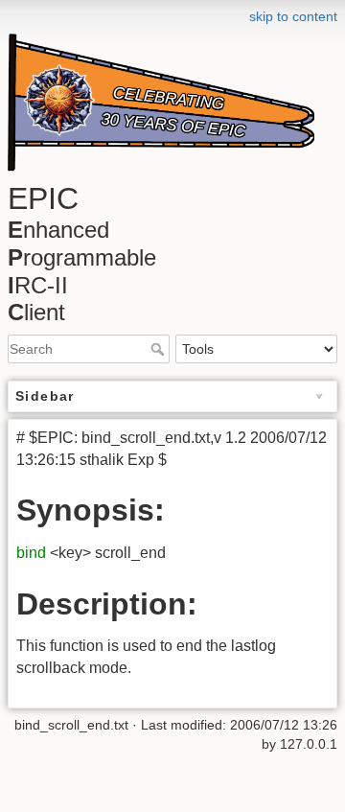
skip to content (293, 16)
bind (31, 553)
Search (159, 349)
